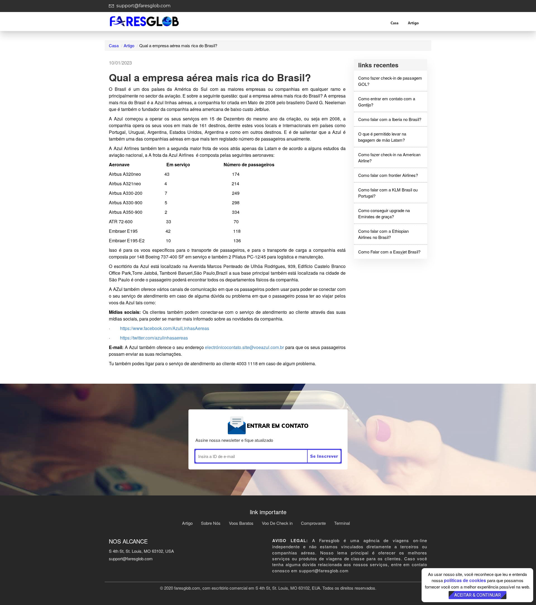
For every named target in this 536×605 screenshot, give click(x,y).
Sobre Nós (211, 523)
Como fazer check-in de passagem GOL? (390, 81)
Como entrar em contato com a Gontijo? (386, 101)
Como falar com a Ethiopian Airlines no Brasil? (383, 234)
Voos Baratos (241, 523)
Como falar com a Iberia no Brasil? (389, 119)
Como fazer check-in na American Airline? (389, 157)
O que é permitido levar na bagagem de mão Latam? (382, 137)
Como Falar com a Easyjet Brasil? (389, 252)
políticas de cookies (465, 580)
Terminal (342, 523)
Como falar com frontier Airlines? (388, 175)
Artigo (413, 23)
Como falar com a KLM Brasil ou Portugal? (388, 192)
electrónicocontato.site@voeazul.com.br (244, 347)
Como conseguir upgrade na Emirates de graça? (384, 213)
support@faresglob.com (143, 5)
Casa (394, 23)
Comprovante (313, 523)
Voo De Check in (277, 523)
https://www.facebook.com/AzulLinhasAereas (164, 328)
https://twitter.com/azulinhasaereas (154, 337)
